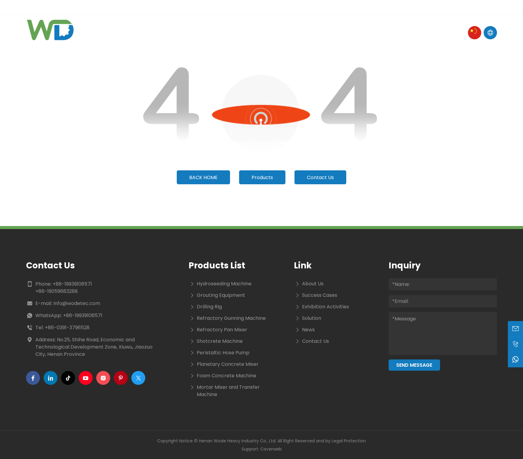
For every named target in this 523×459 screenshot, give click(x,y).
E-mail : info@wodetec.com (64, 7)
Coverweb (271, 449)
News (280, 32)
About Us (187, 32)
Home (145, 32)
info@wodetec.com (76, 303)
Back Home (203, 177)
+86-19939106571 (72, 283)
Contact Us (365, 32)
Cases (317, 32)
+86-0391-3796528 (67, 327)
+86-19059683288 (56, 291)
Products (237, 32)
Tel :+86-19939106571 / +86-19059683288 (156, 7)
